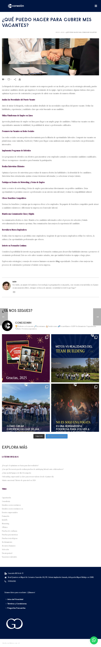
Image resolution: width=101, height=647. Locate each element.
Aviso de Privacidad (15, 599)
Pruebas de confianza (9, 531)
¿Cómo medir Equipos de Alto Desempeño (16, 473)
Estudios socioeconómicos (11, 505)
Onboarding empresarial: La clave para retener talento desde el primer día (28, 477)
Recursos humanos (9, 546)
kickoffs (4, 520)
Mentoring (5, 524)
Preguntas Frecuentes (16, 608)
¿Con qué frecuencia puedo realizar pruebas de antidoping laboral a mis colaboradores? (33, 469)
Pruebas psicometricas (10, 535)
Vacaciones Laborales (9, 557)
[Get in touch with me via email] (14, 293)
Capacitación (6, 498)
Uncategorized (7, 553)
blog (58, 262)
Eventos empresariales (10, 513)
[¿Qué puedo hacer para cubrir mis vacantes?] (50, 56)
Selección (5, 550)
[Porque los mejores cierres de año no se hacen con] (75, 408)
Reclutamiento (7, 542)
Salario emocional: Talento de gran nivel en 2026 (19, 480)
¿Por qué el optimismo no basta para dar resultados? (20, 466)
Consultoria (6, 502)
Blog (62, 32)
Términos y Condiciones (17, 604)
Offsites (5, 527)
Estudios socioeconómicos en (12, 509)
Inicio (58, 32)
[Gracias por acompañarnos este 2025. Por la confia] (26, 358)
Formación (5, 516)
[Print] (21, 79)
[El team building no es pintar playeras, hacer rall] (75, 358)
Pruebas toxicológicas (9, 539)
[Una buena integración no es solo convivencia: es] (26, 408)
